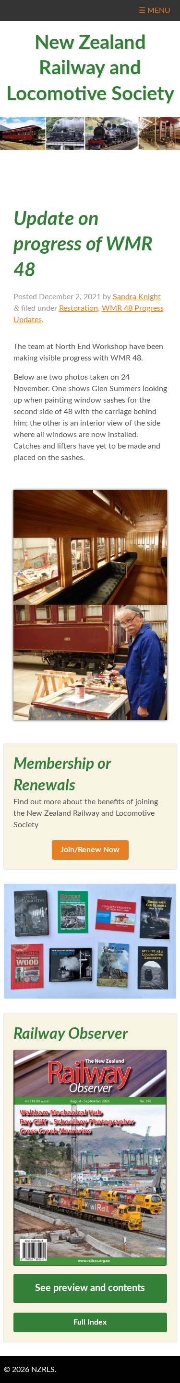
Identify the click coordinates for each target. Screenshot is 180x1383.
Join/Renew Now (90, 850)
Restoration (78, 308)
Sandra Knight (137, 297)
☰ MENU (154, 10)
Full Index (90, 1322)
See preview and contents (90, 1288)
